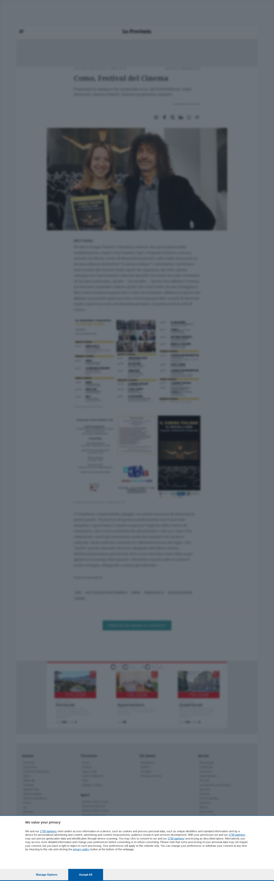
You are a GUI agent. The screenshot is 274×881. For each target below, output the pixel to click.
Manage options (46, 874)
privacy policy (81, 849)
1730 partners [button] (48, 831)
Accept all (85, 874)
